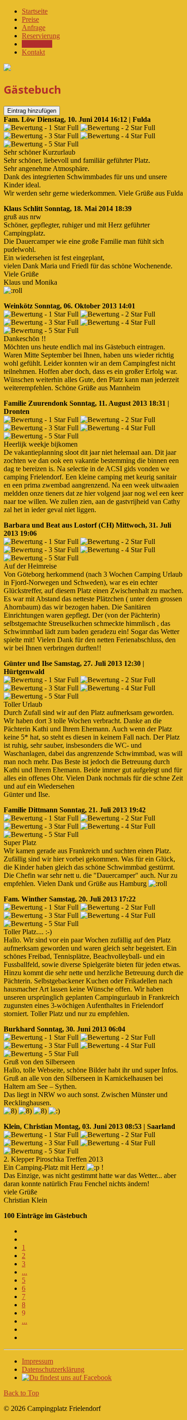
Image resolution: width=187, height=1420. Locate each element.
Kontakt (33, 52)
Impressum (37, 1361)
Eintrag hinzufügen (31, 110)
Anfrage (33, 27)
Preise (30, 19)
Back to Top (21, 1393)
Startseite (35, 11)
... (24, 1272)
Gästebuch (37, 44)
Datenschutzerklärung (53, 1369)
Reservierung (41, 36)
